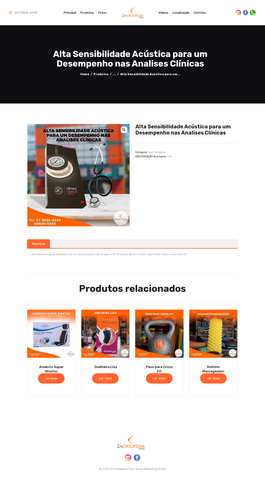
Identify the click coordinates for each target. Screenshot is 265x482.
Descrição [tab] (38, 243)
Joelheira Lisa (105, 367)
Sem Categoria (156, 152)
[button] (124, 129)
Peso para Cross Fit (159, 369)
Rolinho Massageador (213, 369)
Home (84, 74)
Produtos (101, 74)
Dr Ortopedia (118, 469)
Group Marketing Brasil (150, 469)
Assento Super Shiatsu (51, 369)
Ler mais (51, 378)
